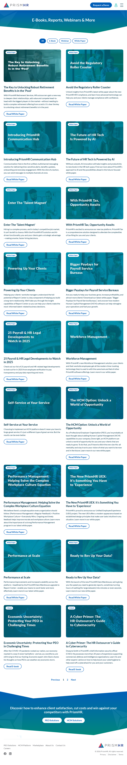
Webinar (65, 41)
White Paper (80, 41)
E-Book (52, 41)
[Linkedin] (10, 753)
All (42, 41)
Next (73, 679)
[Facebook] (5, 753)
